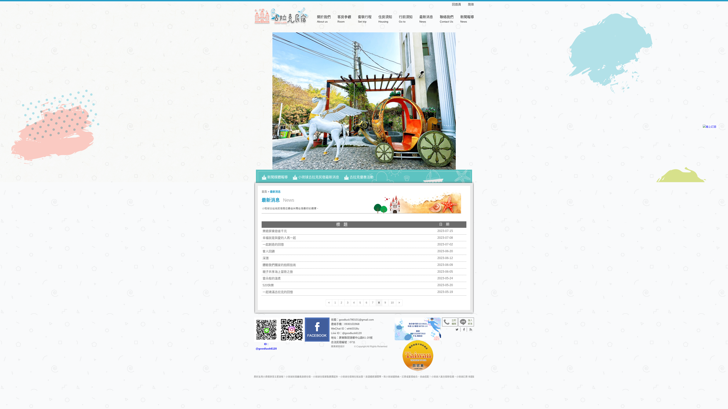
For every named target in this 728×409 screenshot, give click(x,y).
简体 (471, 4)
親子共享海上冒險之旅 (278, 271)
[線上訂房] (711, 127)
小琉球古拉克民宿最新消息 (318, 177)
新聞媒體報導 (277, 177)
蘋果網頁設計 (338, 346)
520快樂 (268, 285)
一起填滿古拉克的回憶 (278, 292)
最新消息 (426, 19)
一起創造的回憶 (273, 244)
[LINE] (711, 140)
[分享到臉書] (464, 329)
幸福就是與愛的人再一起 (279, 238)
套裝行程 (365, 19)
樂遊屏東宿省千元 (275, 231)
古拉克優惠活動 (361, 177)
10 (392, 302)
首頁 (264, 191)
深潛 (266, 258)
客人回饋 (269, 251)
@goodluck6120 (352, 333)
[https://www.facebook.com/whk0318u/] (317, 330)
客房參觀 (344, 19)
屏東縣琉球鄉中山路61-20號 (356, 337)
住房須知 (385, 19)
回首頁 (459, 4)
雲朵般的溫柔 (272, 278)
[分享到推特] (457, 329)
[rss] (471, 329)
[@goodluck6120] (466, 321)
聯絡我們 (446, 19)
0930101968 (351, 323)
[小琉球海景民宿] (281, 15)
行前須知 (406, 19)
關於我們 (324, 19)
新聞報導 (467, 19)
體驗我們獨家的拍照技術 (279, 265)
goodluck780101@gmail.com (356, 319)
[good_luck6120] (291, 330)
